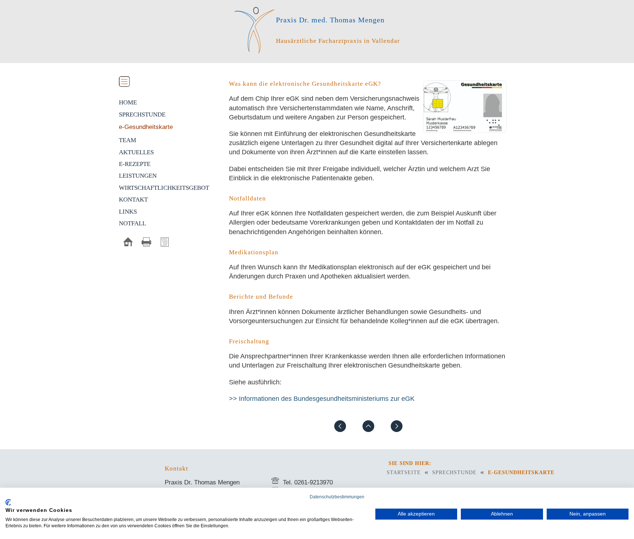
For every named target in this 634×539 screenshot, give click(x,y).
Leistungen (138, 175)
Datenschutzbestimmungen (337, 496)
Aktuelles (136, 152)
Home (128, 102)
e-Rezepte (134, 163)
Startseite (404, 472)
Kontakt (133, 199)
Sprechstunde (142, 114)
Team (127, 140)
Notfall (132, 223)
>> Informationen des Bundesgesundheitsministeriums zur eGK (322, 398)
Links (128, 211)
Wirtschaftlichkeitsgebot (164, 187)
